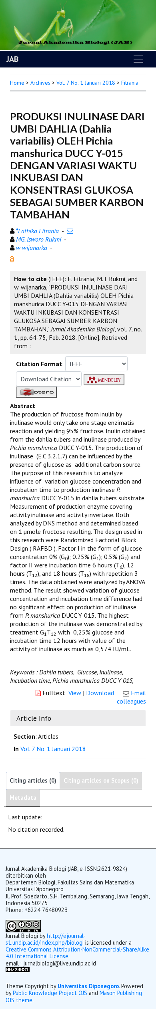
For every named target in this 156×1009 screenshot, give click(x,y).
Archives (40, 82)
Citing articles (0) (33, 780)
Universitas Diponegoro (88, 986)
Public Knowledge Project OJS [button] (50, 993)
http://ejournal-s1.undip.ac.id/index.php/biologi (46, 939)
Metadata (23, 797)
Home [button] (17, 82)
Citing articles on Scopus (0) (101, 780)
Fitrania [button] (129, 82)
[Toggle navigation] (138, 59)
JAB (12, 59)
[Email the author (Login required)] (70, 231)
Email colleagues (131, 697)
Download (100, 693)
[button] (12, 258)
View (74, 693)
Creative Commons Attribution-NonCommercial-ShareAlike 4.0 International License (77, 953)
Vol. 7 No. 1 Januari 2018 (85, 82)
